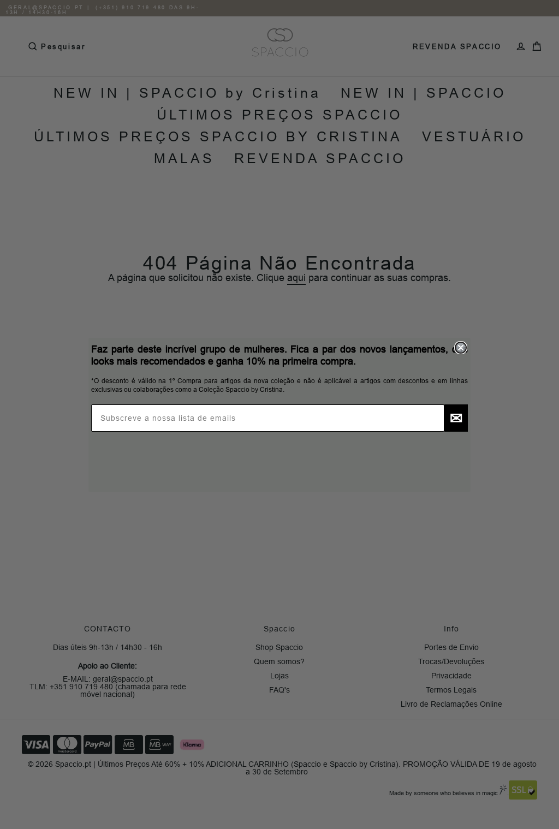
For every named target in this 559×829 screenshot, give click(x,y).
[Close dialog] (460, 347)
